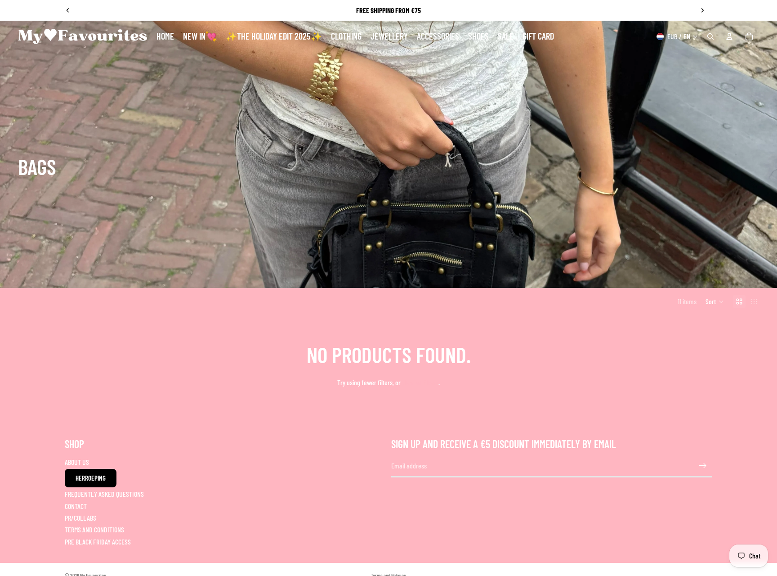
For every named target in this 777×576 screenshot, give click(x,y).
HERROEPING (91, 478)
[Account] (729, 36)
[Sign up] (702, 465)
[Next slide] (702, 10)
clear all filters (420, 382)
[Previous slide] (68, 10)
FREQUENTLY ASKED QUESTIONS (104, 494)
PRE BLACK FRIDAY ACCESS (98, 541)
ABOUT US (77, 461)
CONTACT (76, 505)
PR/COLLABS (80, 517)
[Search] (710, 36)
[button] (715, 301)
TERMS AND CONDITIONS (94, 529)
